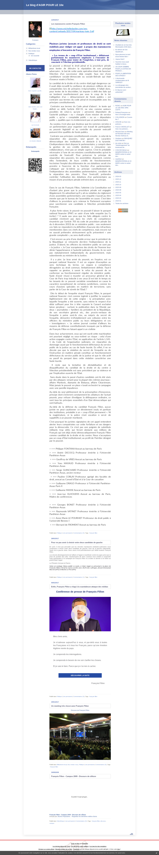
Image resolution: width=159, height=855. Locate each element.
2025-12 (118, 179)
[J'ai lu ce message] (157, 853)
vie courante (35, 56)
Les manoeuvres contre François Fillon (68, 24)
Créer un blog (75, 843)
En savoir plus (120, 853)
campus (51, 823)
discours (103, 821)
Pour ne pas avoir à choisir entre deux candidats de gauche (76, 542)
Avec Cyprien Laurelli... (35, 91)
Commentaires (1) (78, 577)
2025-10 (118, 185)
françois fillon (93, 533)
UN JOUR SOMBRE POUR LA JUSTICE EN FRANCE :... (123, 69)
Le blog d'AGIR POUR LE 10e (44, 5)
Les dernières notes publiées (80, 846)
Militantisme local (34, 48)
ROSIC (117, 106)
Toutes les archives (121, 203)
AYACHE (118, 122)
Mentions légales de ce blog (63, 849)
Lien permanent (67, 533)
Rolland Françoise (121, 112)
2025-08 (118, 190)
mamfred (118, 159)
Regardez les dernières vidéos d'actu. (84, 816)
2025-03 (118, 198)
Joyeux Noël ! (120, 59)
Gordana (118, 138)
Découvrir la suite (80, 675)
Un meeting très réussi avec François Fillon (70, 706)
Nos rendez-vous (34, 51)
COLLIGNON (119, 117)
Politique (31, 53)
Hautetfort (85, 843)
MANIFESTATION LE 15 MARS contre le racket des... (123, 154)
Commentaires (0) (78, 533)
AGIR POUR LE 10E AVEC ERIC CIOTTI (123, 108)
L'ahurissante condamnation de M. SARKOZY (122, 80)
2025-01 (118, 201)
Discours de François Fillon (80, 710)
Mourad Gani (119, 132)
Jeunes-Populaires (63, 816)
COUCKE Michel (121, 150)
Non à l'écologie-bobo (122, 114)
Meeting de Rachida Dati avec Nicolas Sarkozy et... (124, 134)
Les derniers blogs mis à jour (61, 846)
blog (118, 849)
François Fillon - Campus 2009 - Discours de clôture (73, 776)
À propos (35, 40)
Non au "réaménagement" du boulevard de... (122, 145)
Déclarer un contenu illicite (46, 849)
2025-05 (118, 193)
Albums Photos (31, 74)
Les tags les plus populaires (98, 846)
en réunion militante (35, 141)
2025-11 (118, 182)
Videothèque (32, 60)
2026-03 (118, 176)
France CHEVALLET (122, 127)
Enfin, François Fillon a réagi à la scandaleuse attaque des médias (79, 587)
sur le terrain (35, 125)
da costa (118, 143)
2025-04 (118, 195)
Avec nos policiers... (122, 129)
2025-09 (118, 187)
